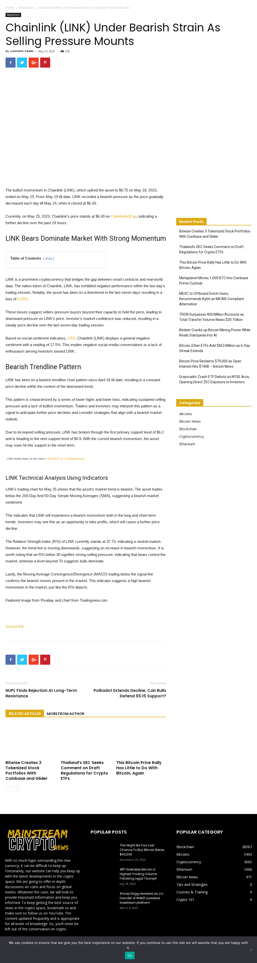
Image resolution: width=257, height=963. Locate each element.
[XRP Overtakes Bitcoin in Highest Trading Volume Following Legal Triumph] (103, 876)
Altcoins (185, 413)
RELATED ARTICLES (25, 713)
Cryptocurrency (191, 436)
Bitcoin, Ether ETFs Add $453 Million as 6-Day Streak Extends (214, 348)
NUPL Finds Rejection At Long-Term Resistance (41, 693)
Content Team (21, 51)
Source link (15, 626)
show (48, 258)
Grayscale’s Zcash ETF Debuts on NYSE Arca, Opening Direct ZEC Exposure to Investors (214, 379)
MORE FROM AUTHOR (65, 713)
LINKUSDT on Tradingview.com (65, 458)
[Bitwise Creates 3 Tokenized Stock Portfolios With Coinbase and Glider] (30, 741)
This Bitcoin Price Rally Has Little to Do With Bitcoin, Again (139, 768)
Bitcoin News (190, 421)
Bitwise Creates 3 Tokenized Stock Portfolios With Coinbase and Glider (27, 770)
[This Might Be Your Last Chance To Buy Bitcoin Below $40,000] (103, 851)
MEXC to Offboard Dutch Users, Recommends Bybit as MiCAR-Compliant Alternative (211, 299)
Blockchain (26, 8)
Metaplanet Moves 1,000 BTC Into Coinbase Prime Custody (213, 280)
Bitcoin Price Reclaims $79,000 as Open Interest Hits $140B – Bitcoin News (210, 363)
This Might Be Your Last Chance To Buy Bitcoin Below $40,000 (142, 849)
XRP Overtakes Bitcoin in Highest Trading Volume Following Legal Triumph (138, 874)
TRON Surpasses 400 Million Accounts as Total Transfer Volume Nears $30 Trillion (211, 317)
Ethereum (187, 444)
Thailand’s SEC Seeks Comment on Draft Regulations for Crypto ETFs (84, 770)
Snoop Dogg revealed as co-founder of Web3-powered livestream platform (142, 898)
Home (10, 8)
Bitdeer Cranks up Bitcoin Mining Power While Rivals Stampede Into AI (214, 332)
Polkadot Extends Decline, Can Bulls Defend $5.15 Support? (130, 693)
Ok (129, 955)
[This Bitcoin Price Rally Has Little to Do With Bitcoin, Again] (141, 741)
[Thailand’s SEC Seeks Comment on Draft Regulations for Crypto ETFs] (86, 741)
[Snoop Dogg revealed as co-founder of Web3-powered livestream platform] (103, 900)
